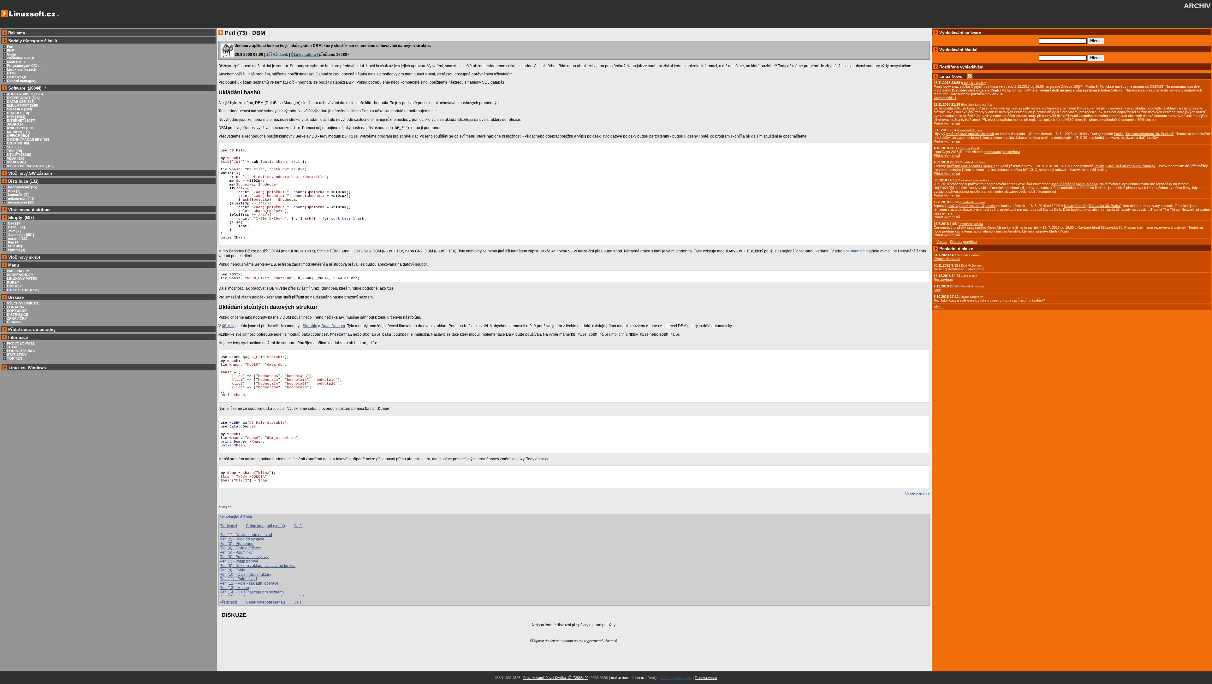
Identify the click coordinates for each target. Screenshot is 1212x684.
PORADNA (16, 307)
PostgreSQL (17, 77)
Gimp (11, 54)
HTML (12, 73)
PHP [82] (14, 246)
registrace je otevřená (1002, 152)
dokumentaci (854, 251)
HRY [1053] (16, 117)
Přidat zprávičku (963, 242)
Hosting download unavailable (959, 269)
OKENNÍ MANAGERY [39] (28, 139)
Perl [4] (13, 242)
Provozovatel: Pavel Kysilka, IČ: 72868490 (555, 678)
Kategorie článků (40, 40)
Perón (1119, 134)
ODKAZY (14, 286)
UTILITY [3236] (19, 154)
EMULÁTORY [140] (22, 105)
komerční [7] (18, 195)
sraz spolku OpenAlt (984, 227)
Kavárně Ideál (1075, 206)
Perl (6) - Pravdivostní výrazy (244, 557)
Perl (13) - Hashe (234, 588)
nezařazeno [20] (20, 202)
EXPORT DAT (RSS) (23, 290)
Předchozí (228, 526)
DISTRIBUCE (17, 314)
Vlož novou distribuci (29, 209)
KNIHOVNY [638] (20, 128)
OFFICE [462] (18, 136)
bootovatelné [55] (22, 187)
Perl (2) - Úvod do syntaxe (242, 539)
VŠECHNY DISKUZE (23, 303)
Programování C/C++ (24, 66)
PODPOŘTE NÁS (21, 351)
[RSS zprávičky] (969, 76)
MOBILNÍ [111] (18, 132)
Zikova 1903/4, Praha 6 (1079, 86)
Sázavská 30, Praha (1104, 206)
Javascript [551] (20, 235)
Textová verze (706, 678)
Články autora (303, 54)
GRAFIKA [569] (19, 109)
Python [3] (16, 250)
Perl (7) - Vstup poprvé (239, 561)
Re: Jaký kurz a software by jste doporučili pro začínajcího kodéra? (989, 300)
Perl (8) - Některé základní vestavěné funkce (257, 565)
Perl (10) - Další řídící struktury (245, 574)
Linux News (950, 76)
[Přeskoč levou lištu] (57, 16)
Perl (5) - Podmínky (236, 552)
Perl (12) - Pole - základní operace (249, 583)
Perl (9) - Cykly (232, 570)
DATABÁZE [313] (21, 101)
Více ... (939, 307)
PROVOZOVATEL (21, 343)
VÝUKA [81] (16, 162)
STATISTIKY (17, 355)
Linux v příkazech (21, 69)
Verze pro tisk (917, 494)
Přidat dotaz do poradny (31, 329)
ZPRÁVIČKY (17, 318)
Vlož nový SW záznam (30, 173)
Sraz (937, 290)
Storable (310, 326)
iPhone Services (947, 259)
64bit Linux (16, 62)
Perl (10, 47)
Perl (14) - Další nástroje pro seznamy (252, 592)
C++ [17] (14, 223)
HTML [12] (16, 227)
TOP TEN (14, 358)
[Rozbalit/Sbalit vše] (45, 88)
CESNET (1157, 86)
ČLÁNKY (14, 322)
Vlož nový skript (24, 257)
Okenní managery (21, 81)
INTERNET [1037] (21, 120)
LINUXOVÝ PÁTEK (22, 278)
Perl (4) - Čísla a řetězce (240, 548)
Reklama (16, 33)
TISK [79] (14, 151)
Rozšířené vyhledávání (961, 67)
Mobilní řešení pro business (1074, 184)
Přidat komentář (947, 123)
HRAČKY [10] (18, 113)
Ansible (1013, 231)
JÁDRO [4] (16, 124)
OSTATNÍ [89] (18, 143)
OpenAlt (978, 86)
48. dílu (228, 326)
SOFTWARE (17, 311)
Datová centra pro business (1100, 108)
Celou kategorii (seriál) (265, 526)
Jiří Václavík (277, 54)
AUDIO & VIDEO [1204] (26, 94)
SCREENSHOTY (20, 275)
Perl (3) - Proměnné (236, 543)
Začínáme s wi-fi (20, 58)
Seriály (15, 40)
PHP (10, 50)
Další (298, 526)
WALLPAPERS (18, 271)
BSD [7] (14, 191)
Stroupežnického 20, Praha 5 (1149, 134)
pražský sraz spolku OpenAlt (970, 134)
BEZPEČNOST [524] (23, 98)
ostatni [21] (17, 238)
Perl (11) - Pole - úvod (238, 579)
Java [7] (14, 231)
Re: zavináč (943, 279)
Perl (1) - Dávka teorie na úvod (246, 535)
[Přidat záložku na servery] (231, 508)
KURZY (13, 282)
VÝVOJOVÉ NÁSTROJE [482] (31, 166)
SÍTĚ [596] (15, 147)
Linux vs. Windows (27, 367)
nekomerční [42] (21, 198)
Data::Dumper (333, 326)
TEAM (12, 347)
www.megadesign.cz (676, 678)
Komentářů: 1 (945, 98)
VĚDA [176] (16, 158)
